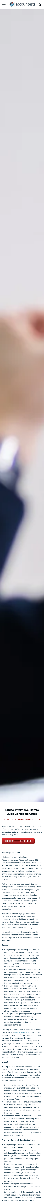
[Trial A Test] (18, 843)
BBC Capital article (21, 1032)
